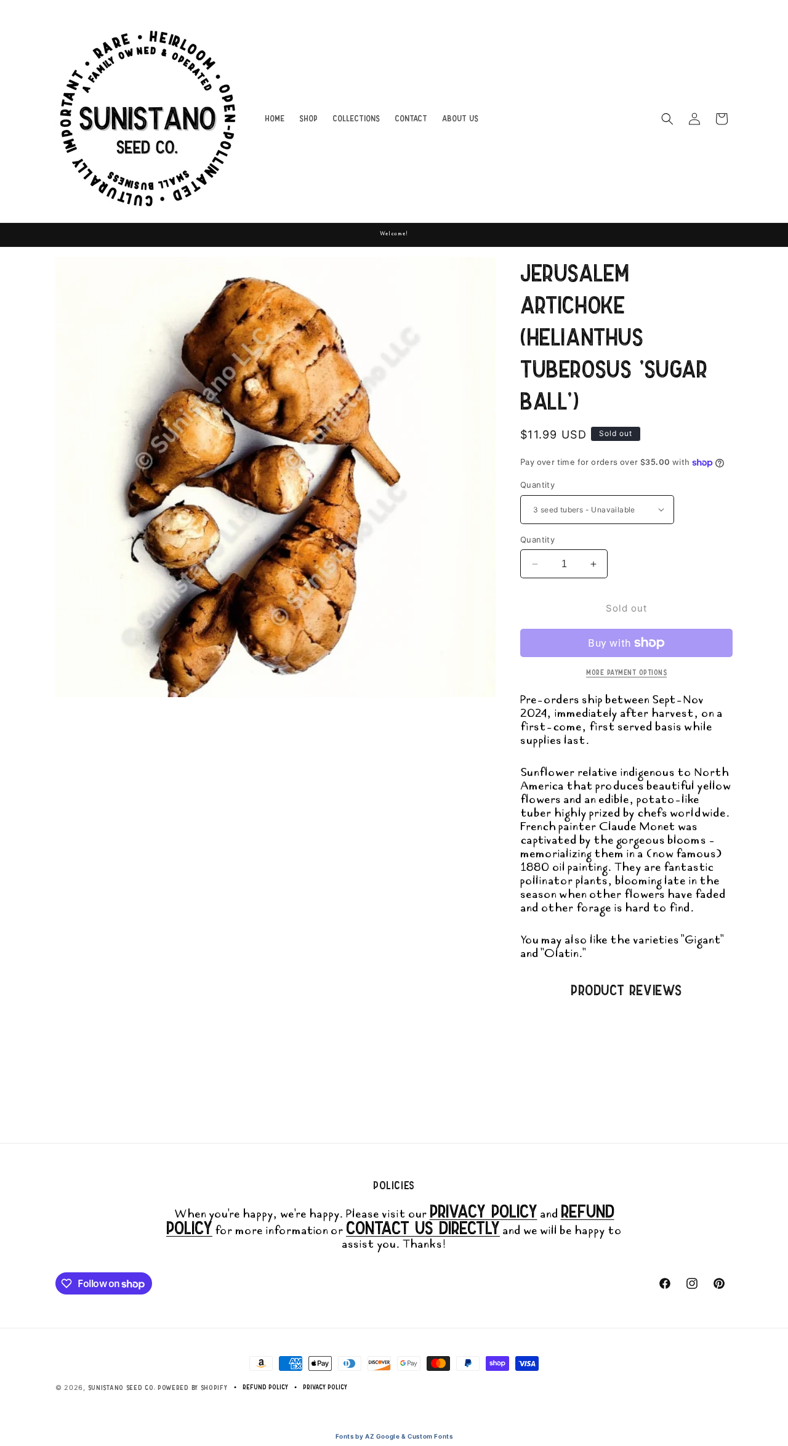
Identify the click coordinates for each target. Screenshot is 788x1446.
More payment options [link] (626, 672)
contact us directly (423, 1227)
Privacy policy (325, 1387)
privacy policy (483, 1211)
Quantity (537, 485)
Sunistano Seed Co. (122, 1387)
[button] (667, 118)
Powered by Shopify (193, 1387)
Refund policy (265, 1387)
